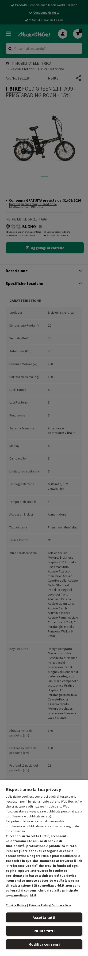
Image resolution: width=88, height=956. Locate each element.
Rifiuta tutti (44, 930)
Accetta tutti (44, 917)
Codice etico (61, 905)
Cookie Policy (16, 905)
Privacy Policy (39, 905)
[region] (44, 868)
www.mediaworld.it (21, 895)
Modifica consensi (44, 944)
